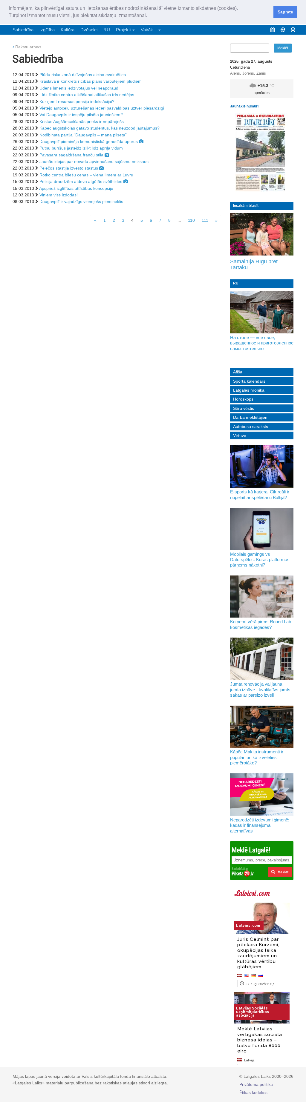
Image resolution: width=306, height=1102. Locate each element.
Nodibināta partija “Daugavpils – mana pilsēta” (83, 135)
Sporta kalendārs (249, 381)
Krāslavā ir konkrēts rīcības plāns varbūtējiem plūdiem (90, 81)
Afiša (237, 372)
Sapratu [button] (285, 12)
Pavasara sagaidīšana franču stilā (71, 155)
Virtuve (239, 435)
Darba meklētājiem (251, 417)
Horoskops (243, 399)
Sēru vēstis (243, 408)
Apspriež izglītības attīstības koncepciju (76, 188)
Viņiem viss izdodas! (58, 195)
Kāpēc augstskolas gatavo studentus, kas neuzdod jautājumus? (99, 128)
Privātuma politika (256, 1084)
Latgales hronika (248, 390)
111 (205, 220)
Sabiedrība (23, 29)
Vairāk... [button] (149, 29)
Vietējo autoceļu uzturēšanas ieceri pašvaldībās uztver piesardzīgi (101, 108)
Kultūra (67, 29)
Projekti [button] (124, 29)
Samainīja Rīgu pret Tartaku (254, 264)
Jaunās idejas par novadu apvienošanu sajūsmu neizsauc (94, 161)
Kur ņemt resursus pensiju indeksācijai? (76, 101)
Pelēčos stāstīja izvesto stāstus (68, 168)
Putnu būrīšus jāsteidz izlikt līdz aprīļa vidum (81, 148)
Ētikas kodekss (253, 1092)
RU (106, 29)
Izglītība (47, 29)
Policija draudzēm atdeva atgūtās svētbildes (80, 181)
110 (191, 220)
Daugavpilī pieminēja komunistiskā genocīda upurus (88, 141)
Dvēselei (88, 29)
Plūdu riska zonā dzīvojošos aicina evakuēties (82, 74)
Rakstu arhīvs (28, 46)
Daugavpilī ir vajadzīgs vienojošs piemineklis (81, 201)
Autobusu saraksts (250, 426)
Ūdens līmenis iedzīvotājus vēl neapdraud (78, 88)
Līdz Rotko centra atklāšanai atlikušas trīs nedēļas (86, 94)
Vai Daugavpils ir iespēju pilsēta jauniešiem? (81, 114)
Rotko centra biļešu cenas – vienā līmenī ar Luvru (86, 175)
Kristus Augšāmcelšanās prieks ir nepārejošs (81, 121)
